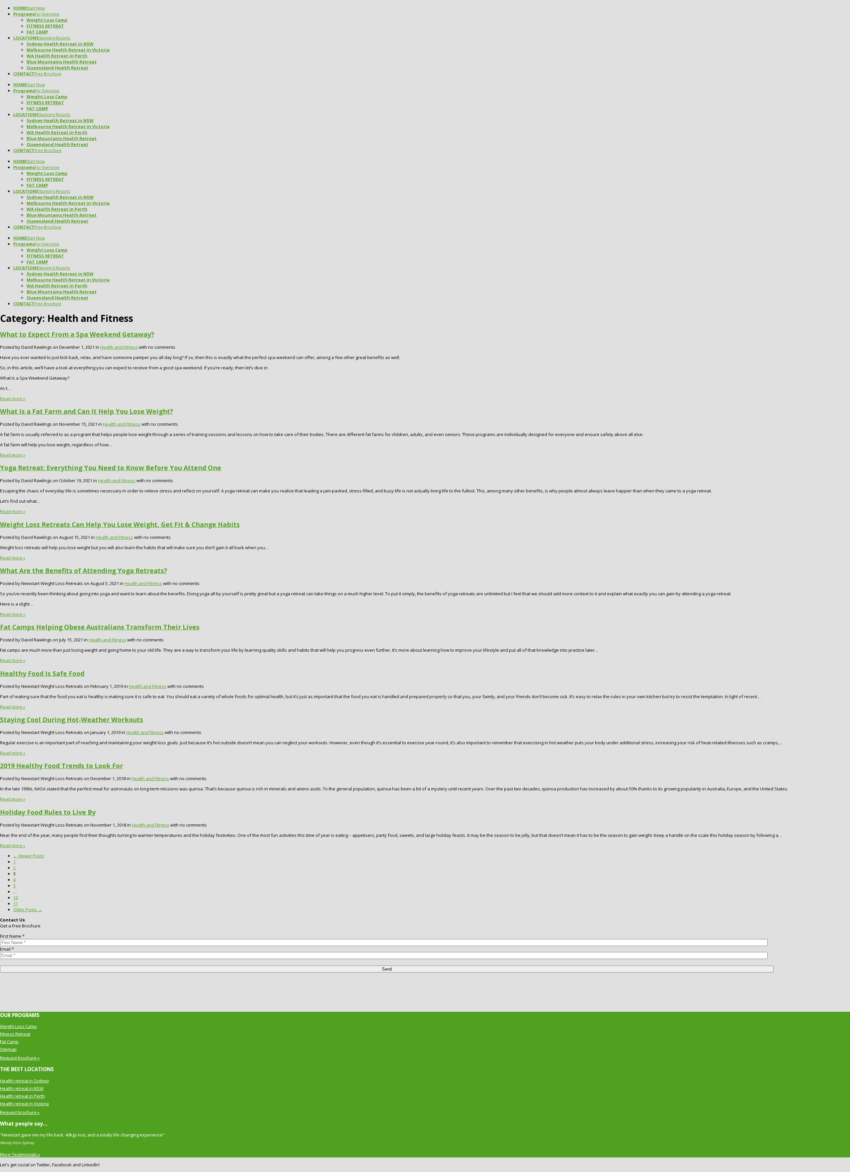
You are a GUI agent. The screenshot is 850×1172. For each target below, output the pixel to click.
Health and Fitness (119, 347)
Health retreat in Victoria (24, 1104)
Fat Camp (9, 1042)
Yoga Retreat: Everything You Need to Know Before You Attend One (110, 467)
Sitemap (8, 1049)
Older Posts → (27, 910)
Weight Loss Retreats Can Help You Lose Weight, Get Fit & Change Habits (120, 524)
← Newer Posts (28, 856)
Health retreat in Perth (22, 1096)
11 (15, 904)
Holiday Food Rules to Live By (48, 812)
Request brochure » (20, 1058)
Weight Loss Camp (18, 1026)
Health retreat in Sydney (24, 1081)
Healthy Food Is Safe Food (42, 673)
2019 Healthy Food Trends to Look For (61, 765)
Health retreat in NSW (21, 1088)
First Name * (12, 936)
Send (387, 969)
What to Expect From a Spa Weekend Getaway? (77, 334)
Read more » (12, 399)
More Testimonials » (20, 1154)
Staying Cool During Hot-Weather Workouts (71, 719)
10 (15, 898)
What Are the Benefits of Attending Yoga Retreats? (83, 570)
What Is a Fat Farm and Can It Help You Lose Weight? (86, 411)
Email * (7, 949)
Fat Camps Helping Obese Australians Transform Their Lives (100, 627)
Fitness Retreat (15, 1034)
